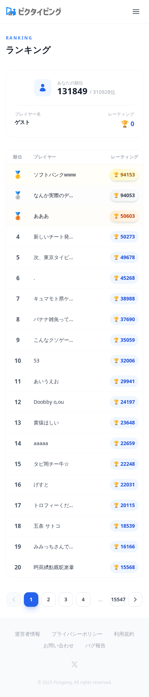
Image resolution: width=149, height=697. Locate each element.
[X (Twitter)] (74, 664)
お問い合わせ (58, 645)
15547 (118, 599)
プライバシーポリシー (77, 633)
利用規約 (124, 633)
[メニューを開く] (136, 11)
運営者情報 (27, 633)
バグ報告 (95, 645)
